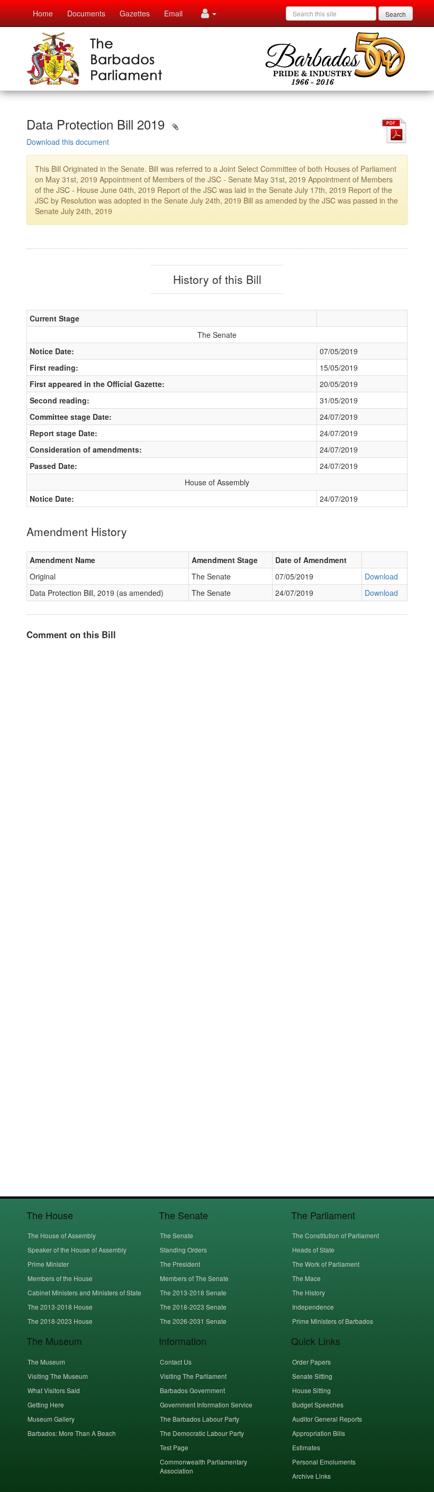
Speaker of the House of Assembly (77, 1249)
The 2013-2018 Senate (193, 1292)
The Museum (46, 1361)
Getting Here (46, 1404)
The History (308, 1292)
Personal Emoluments (324, 1461)
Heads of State (313, 1249)
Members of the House (60, 1278)
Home (43, 13)
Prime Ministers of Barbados (332, 1320)
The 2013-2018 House (60, 1306)
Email (173, 13)
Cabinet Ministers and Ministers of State (84, 1292)
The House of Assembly (62, 1235)
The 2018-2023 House (60, 1320)
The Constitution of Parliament (335, 1235)
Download (381, 576)
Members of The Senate (194, 1278)
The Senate (176, 1235)
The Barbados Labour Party (199, 1418)
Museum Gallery (51, 1418)
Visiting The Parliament (193, 1375)
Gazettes (135, 13)
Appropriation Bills (318, 1433)
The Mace (306, 1278)
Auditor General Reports (327, 1418)
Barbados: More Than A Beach (72, 1433)
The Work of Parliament (325, 1263)
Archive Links (311, 1475)
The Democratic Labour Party (202, 1433)
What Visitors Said (54, 1390)
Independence (313, 1306)
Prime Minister (48, 1263)
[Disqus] (217, 781)
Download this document (67, 141)
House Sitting (311, 1390)
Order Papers (311, 1361)
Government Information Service (206, 1404)
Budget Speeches (317, 1404)
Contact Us (176, 1361)
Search (395, 14)
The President (180, 1263)
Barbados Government (192, 1390)
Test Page (174, 1447)
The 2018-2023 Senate (193, 1306)
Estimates (306, 1447)
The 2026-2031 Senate (193, 1320)
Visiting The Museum (58, 1375)
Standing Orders (183, 1249)
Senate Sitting (312, 1375)
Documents (86, 13)
